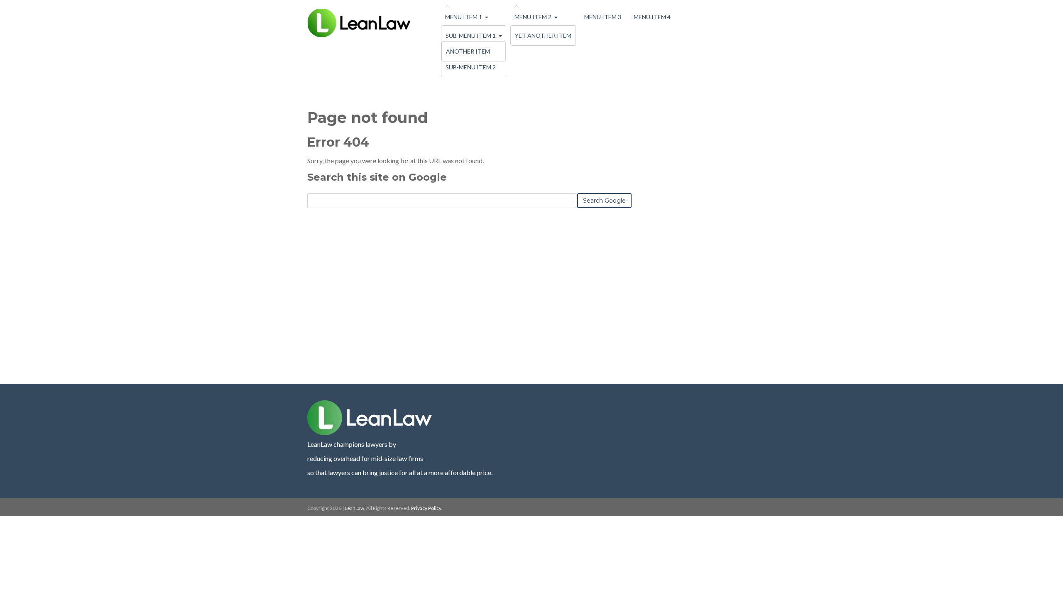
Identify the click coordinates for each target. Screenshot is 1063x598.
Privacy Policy (426, 508)
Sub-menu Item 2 (471, 67)
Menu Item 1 (463, 16)
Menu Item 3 (602, 16)
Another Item (468, 51)
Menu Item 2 (532, 16)
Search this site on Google (377, 177)
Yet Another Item (543, 35)
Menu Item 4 (652, 16)
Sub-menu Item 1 (471, 35)
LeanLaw (354, 508)
